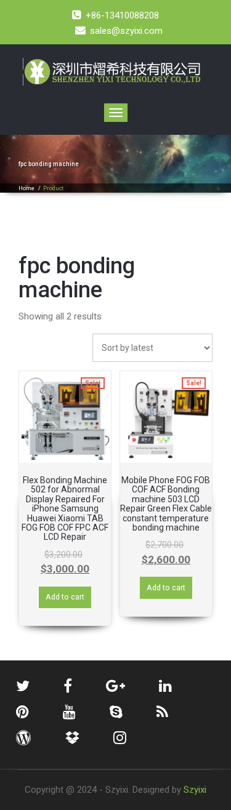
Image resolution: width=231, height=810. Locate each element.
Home (26, 188)
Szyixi (195, 789)
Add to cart (65, 596)
